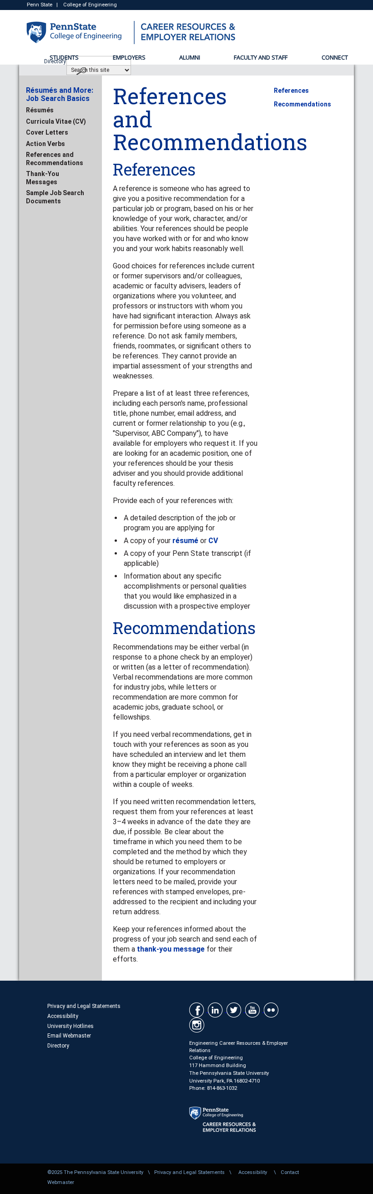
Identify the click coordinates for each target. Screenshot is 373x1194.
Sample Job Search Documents (55, 197)
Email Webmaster (69, 1036)
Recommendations (302, 104)
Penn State (39, 5)
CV (213, 540)
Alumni (189, 57)
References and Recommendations (54, 158)
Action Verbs (45, 143)
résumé (185, 540)
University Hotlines (70, 1026)
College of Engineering (90, 5)
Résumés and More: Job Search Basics (59, 94)
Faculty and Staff (260, 57)
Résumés (40, 110)
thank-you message (171, 949)
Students (64, 57)
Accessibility (62, 1016)
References (291, 90)
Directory (58, 1046)
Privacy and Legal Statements (84, 1006)
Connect (335, 57)
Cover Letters (47, 132)
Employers (129, 57)
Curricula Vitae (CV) (56, 121)
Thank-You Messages (42, 178)
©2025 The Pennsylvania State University (95, 1172)
